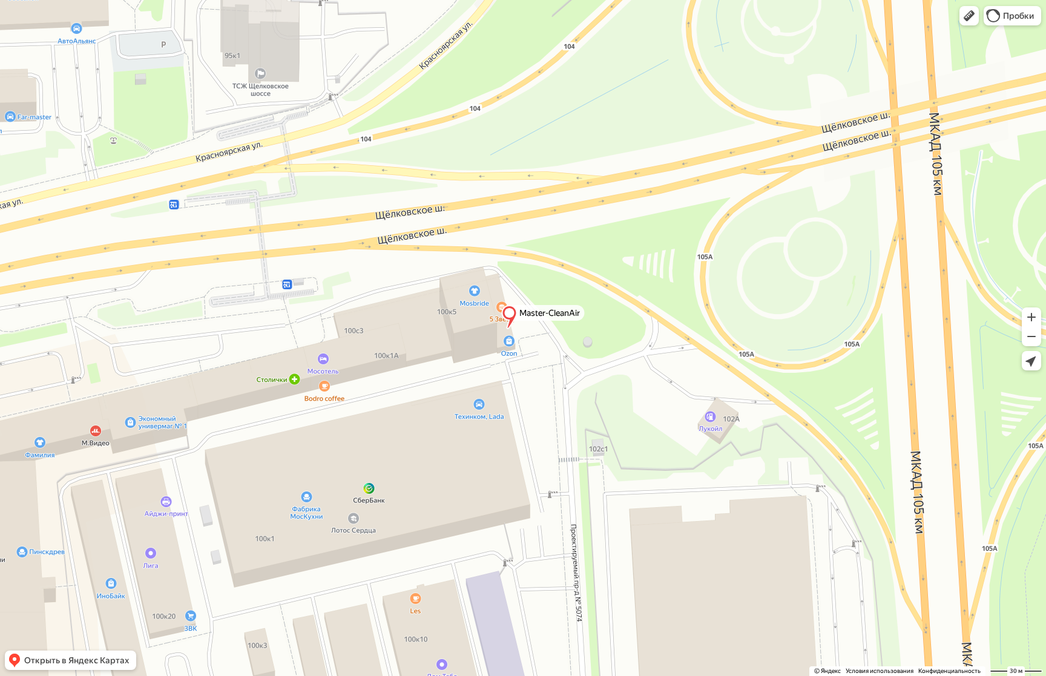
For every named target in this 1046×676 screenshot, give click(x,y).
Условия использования (879, 671)
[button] (969, 15)
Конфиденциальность (949, 671)
